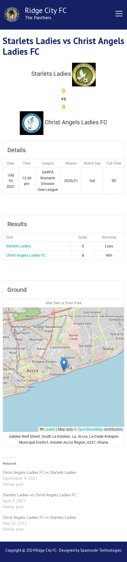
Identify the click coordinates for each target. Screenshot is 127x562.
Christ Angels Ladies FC (25, 255)
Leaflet (49, 428)
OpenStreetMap (90, 428)
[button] (64, 365)
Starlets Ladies (18, 246)
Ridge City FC (46, 10)
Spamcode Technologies (101, 550)
